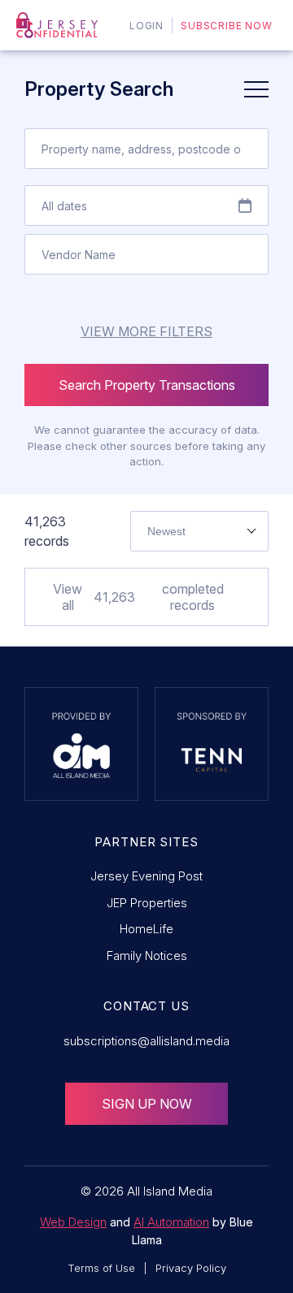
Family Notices (147, 955)
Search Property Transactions (147, 385)
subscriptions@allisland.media (146, 1041)
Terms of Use (101, 1267)
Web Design (73, 1222)
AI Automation (171, 1222)
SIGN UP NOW (147, 1104)
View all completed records (138, 597)
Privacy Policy (190, 1267)
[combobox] (199, 531)
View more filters (146, 331)
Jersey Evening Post (146, 876)
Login (146, 25)
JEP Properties (147, 902)
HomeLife (146, 928)
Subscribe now (227, 25)
